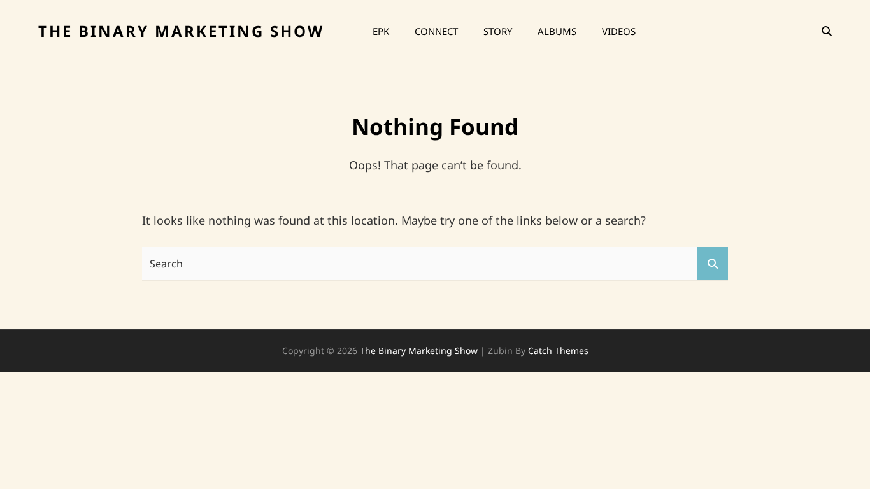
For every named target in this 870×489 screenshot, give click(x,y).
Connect (436, 31)
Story (497, 31)
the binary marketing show (181, 30)
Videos (619, 31)
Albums (557, 31)
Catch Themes (558, 350)
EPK (381, 31)
